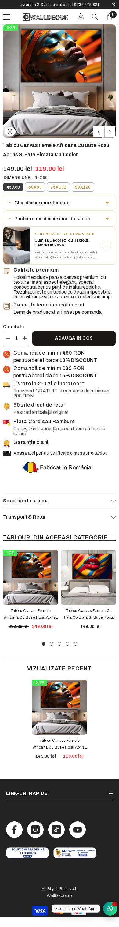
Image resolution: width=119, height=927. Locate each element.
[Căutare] (95, 17)
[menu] (6, 17)
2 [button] (51, 644)
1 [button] (43, 644)
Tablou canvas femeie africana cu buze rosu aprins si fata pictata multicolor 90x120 (30, 615)
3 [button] (59, 644)
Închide (113, 4)
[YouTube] (77, 829)
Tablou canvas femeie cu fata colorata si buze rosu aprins (88, 615)
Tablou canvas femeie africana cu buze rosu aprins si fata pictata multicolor (59, 744)
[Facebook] (14, 829)
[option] (59, 4)
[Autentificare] (81, 16)
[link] (27, 852)
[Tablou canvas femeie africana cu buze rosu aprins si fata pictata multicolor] (59, 707)
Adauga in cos (74, 338)
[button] (98, 131)
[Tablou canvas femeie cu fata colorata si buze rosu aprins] (88, 577)
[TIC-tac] (56, 829)
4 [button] (67, 644)
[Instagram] (35, 829)
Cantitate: (14, 327)
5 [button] (75, 644)
